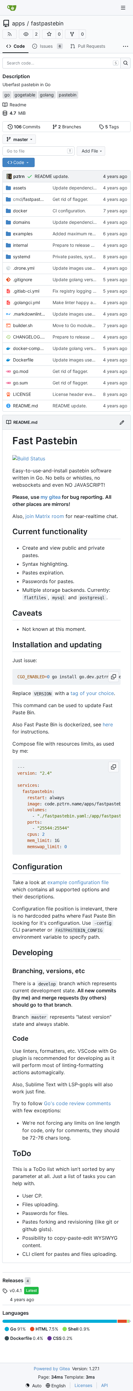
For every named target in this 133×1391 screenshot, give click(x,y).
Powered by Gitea (52, 1368)
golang (47, 94)
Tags (112, 126)
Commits (27, 126)
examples (22, 233)
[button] (26, 34)
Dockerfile (23, 359)
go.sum (20, 382)
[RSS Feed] (9, 34)
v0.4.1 (16, 1290)
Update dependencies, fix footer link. (90, 187)
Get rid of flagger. (70, 199)
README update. (52, 176)
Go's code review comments (77, 1103)
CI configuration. (69, 210)
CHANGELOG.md (29, 336)
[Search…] (125, 63)
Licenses (83, 1385)
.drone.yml (23, 268)
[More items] (126, 46)
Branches (69, 126)
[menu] (33, 1385)
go (7, 94)
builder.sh (22, 325)
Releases (13, 1280)
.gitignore (22, 279)
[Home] (11, 7)
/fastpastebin (29, 199)
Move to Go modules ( (75, 325)
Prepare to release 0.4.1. (77, 245)
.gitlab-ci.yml (26, 291)
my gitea (51, 497)
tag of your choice (92, 693)
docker (20, 210)
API (104, 1385)
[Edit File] (122, 422)
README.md (25, 405)
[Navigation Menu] (124, 7)
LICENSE (22, 394)
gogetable (25, 94)
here (108, 724)
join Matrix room (44, 516)
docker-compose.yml (29, 348)
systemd (21, 256)
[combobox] (38, 151)
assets (19, 187)
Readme (18, 104)
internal (20, 245)
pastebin (67, 94)
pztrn (19, 176)
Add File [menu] (90, 150)
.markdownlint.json (29, 314)
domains (21, 222)
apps (18, 23)
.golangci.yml (26, 302)
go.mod (20, 371)
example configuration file (78, 882)
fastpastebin (47, 23)
